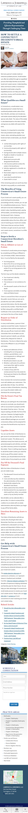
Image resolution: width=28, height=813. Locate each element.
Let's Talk (14, 704)
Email (17, 810)
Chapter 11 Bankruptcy (12, 725)
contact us (12, 596)
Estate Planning (11, 644)
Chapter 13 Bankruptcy (12, 732)
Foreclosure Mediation (10, 756)
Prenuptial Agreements (10, 751)
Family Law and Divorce (10, 738)
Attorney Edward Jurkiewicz (16, 581)
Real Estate (7, 761)
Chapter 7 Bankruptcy (12, 718)
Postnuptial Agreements (11, 753)
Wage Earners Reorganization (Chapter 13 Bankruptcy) (14, 735)
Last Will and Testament (10, 758)
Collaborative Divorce (12, 741)
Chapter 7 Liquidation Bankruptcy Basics (15, 722)
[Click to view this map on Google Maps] (13, 783)
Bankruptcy (7, 716)
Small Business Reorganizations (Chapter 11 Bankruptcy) (15, 728)
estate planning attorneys (12, 573)
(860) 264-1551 (16, 13)
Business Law (8, 748)
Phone (5, 810)
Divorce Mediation (11, 743)
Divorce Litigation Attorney (13, 746)
